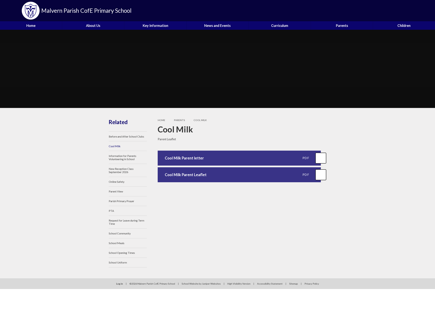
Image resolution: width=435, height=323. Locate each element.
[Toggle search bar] (429, 10)
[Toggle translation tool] (417, 10)
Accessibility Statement (270, 283)
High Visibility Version (238, 283)
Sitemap (293, 283)
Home (161, 120)
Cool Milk (200, 120)
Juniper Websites (211, 283)
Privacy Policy (311, 283)
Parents (179, 120)
